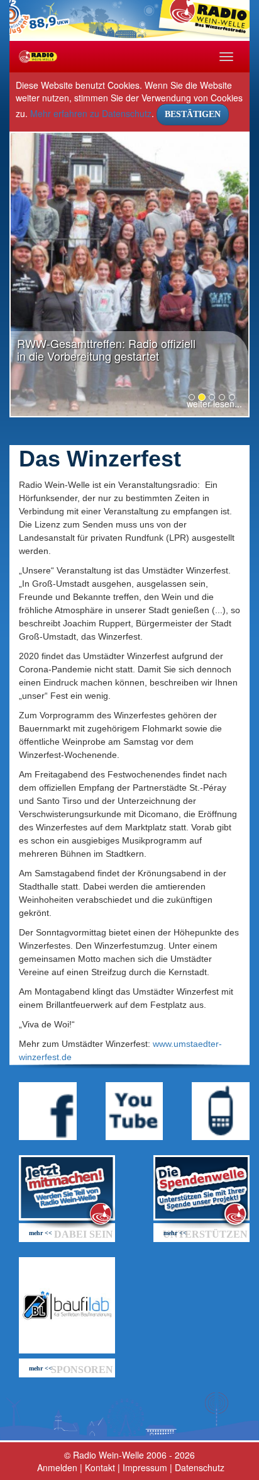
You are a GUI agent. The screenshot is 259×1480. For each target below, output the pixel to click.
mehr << (40, 1232)
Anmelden (57, 1467)
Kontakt (100, 1467)
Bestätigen (193, 114)
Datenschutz (199, 1467)
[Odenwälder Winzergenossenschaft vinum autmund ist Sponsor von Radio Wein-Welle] (67, 1305)
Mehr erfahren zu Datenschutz (91, 113)
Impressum (145, 1467)
